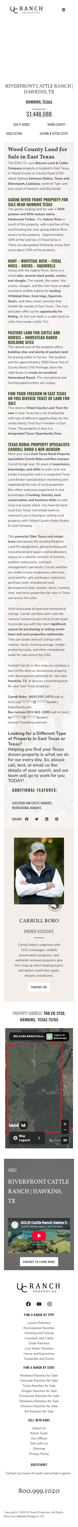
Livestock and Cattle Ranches (32, 803)
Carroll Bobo (39, 921)
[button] (63, 9)
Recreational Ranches (26, 808)
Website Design (26, 1516)
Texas (47, 102)
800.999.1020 (39, 1491)
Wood (51, 124)
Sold (9, 133)
